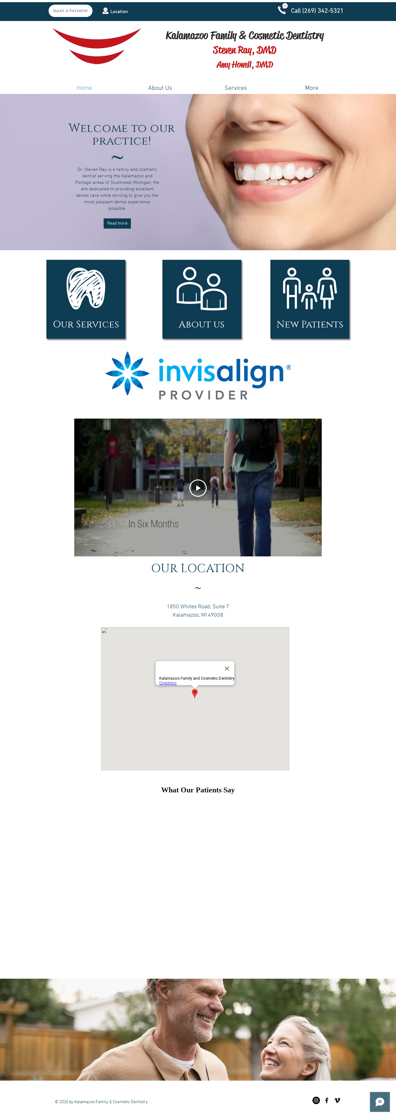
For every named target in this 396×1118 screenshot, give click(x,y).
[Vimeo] (337, 1100)
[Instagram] (316, 1100)
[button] (105, 11)
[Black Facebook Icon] (326, 1100)
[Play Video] (198, 488)
